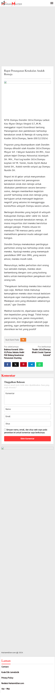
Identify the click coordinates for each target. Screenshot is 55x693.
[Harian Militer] (11, 3)
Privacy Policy (7, 678)
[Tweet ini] (15, 364)
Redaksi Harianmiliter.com (12, 683)
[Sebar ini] (7, 364)
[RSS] (23, 340)
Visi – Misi (5, 689)
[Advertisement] (27, 35)
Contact (5, 667)
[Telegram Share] (31, 364)
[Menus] (52, 3)
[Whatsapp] (39, 364)
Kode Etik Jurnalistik (10, 672)
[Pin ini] (23, 364)
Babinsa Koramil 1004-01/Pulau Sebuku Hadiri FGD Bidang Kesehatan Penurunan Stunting (14, 352)
